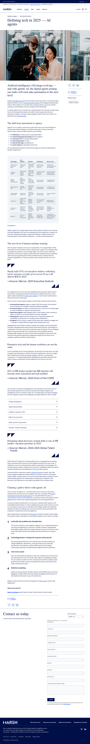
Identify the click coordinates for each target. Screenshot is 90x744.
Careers (38, 9)
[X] (82, 729)
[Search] (86, 9)
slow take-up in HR (18, 101)
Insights (26, 9)
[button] (86, 2)
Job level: (49, 670)
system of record (36, 472)
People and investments (35, 4)
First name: (50, 622)
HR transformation (25, 16)
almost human (21, 116)
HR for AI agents (33, 355)
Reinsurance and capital (23, 4)
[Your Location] (82, 9)
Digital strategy (12, 16)
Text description (11, 225)
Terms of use (6, 736)
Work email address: (52, 636)
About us (44, 9)
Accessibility (21, 736)
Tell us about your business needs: (56, 683)
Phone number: (51, 649)
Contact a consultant (13, 599)
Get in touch (43, 581)
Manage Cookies (36, 736)
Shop (32, 9)
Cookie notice (28, 736)
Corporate (5, 4)
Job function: (50, 677)
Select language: (72, 614)
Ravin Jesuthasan (13, 592)
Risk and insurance (13, 4)
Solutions (19, 9)
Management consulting (47, 4)
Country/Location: (51, 656)
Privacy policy (66, 704)
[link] (9, 604)
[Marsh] (10, 722)
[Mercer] (8, 9)
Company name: (51, 642)
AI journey (33, 514)
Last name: (50, 629)
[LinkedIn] (85, 729)
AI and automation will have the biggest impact (31, 495)
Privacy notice (13, 736)
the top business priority (31, 103)
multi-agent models (31, 296)
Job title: (49, 663)
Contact (79, 9)
